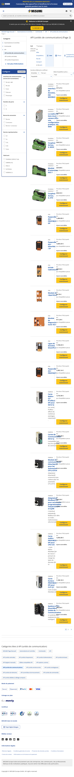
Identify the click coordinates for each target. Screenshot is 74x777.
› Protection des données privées (40, 751)
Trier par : (43, 73)
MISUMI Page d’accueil (8, 32)
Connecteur (9, 122)
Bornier (8, 119)
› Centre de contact (7, 754)
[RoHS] (29, 713)
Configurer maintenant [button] (63, 99)
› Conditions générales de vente (21, 751)
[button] (67, 4)
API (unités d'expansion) (12, 60)
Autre (7, 89)
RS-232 (8, 85)
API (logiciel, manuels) (9, 662)
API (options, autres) (42, 662)
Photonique (9, 95)
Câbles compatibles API (26, 662)
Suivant (71, 629)
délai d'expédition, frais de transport (40, 57)
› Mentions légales (6, 751)
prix (41, 65)
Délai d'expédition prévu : (60, 72)
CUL (7, 142)
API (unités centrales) (11, 56)
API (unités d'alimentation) (44, 657)
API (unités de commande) (50, 672)
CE (6, 136)
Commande (38, 32)
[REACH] (36, 713)
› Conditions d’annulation (57, 751)
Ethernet (8, 92)
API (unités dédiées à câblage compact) (14, 677)
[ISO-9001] (5, 713)
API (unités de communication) (59, 32)
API (46, 32)
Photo (59, 55)
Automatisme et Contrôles (24, 32)
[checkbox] (14, 82)
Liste (50, 55)
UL (6, 139)
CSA (7, 146)
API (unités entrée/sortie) (33, 667)
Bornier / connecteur (11, 126)
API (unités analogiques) (51, 667)
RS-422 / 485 (9, 82)
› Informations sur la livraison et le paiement (25, 754)
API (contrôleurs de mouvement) (30, 672)
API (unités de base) (61, 657)
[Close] (70, 21)
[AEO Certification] (22, 713)
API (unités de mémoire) (10, 672)
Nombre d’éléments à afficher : (39, 70)
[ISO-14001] (13, 713)
